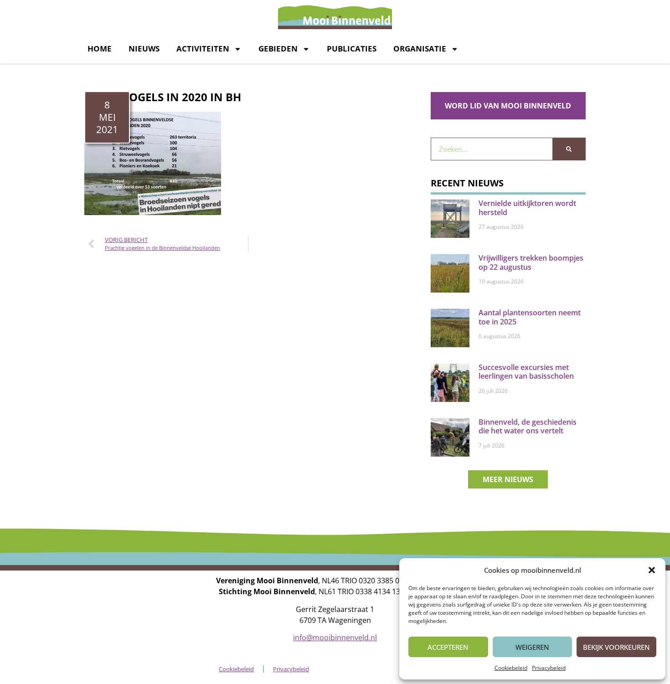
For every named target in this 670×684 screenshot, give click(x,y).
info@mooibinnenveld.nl (335, 638)
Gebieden (278, 48)
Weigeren (532, 647)
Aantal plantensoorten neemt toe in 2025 (530, 317)
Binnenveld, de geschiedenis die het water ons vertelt (528, 426)
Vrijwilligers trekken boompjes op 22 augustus (531, 262)
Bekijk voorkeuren (616, 647)
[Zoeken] (568, 149)
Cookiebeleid (511, 668)
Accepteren (448, 647)
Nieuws (144, 48)
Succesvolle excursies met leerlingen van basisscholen (526, 371)
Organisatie (419, 48)
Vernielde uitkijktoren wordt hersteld (527, 207)
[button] (651, 570)
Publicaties (351, 48)
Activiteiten (202, 48)
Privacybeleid (549, 668)
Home (100, 48)
